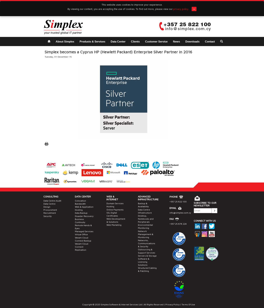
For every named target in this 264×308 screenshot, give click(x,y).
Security (47, 216)
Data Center (118, 41)
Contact (210, 41)
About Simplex (65, 41)
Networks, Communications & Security (146, 243)
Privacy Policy (172, 304)
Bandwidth (80, 203)
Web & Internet (112, 198)
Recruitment (49, 213)
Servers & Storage (147, 255)
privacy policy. (181, 9)
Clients (135, 41)
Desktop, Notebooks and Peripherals (146, 218)
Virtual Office (81, 234)
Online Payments (115, 209)
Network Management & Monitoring (145, 234)
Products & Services (92, 41)
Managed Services (84, 231)
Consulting (50, 196)
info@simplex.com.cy (180, 212)
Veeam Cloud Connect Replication (81, 246)
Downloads (192, 41)
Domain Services (115, 203)
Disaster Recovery (84, 216)
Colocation (80, 200)
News (176, 41)
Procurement (50, 210)
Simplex (105, 304)
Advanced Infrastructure (148, 198)
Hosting (110, 206)
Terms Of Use (188, 304)
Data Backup (81, 213)
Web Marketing (113, 225)
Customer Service (156, 41)
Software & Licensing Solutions (143, 261)
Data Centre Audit (52, 200)
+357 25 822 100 (178, 201)
